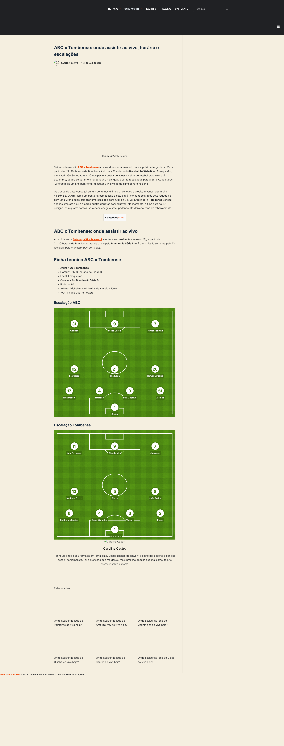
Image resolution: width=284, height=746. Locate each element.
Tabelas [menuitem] (166, 9)
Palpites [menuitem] (151, 9)
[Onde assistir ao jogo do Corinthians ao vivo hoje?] (156, 604)
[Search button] (227, 9)
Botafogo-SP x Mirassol (87, 239)
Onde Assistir (14, 674)
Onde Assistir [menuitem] (132, 9)
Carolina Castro (114, 548)
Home (2, 674)
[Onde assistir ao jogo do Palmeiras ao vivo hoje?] (73, 604)
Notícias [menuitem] (113, 9)
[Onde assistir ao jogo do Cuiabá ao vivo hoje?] (73, 641)
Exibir (121, 217)
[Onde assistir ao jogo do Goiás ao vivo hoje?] (156, 641)
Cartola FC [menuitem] (181, 9)
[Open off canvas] (278, 26)
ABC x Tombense (88, 167)
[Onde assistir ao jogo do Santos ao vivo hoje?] (115, 641)
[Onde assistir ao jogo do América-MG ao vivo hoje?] (115, 604)
